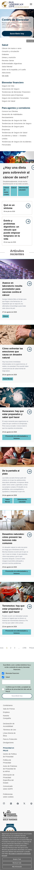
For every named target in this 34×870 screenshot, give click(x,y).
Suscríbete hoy (17, 34)
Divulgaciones (8, 743)
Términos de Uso (9, 730)
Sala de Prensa (9, 709)
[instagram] (4, 803)
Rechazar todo (17, 863)
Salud (8, 677)
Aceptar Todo (17, 859)
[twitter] (24, 803)
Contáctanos (8, 705)
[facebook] (18, 803)
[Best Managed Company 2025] (17, 816)
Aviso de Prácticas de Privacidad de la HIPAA (10, 768)
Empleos (6, 712)
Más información (17, 867)
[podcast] (31, 803)
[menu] (30, 4)
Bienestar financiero (12, 673)
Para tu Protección (10, 739)
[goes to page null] (27, 206)
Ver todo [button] (5, 76)
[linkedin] (11, 803)
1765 (24, 648)
